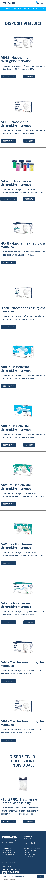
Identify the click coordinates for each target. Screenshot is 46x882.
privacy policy (7, 866)
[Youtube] (11, 869)
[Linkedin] (19, 869)
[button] (8, 76)
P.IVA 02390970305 (8, 843)
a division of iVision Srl (9, 841)
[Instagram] (15, 869)
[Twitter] (8, 869)
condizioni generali (9, 862)
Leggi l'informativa (8, 879)
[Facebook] (4, 869)
